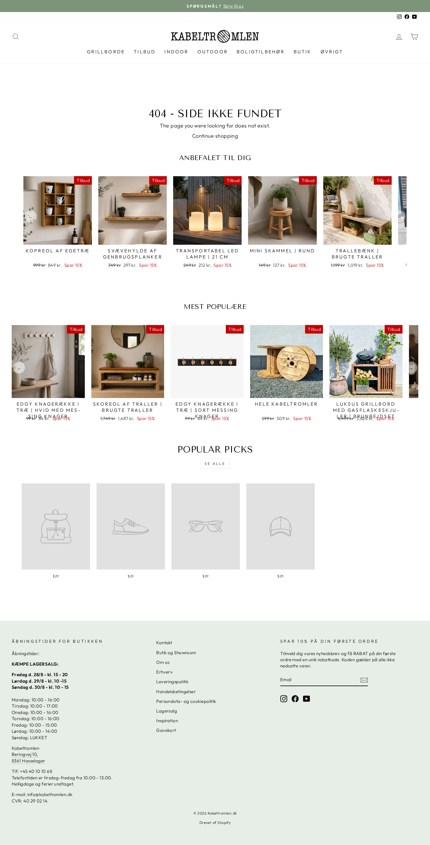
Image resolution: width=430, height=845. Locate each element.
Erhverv (164, 672)
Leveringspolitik (172, 681)
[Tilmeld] (364, 680)
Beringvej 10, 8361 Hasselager (28, 757)
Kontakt (164, 642)
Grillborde (106, 52)
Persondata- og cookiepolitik (186, 701)
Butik (303, 52)
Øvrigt (332, 52)
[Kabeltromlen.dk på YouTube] (306, 698)
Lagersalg (166, 711)
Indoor (176, 52)
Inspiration (167, 720)
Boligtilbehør (261, 52)
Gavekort (166, 730)
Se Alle (214, 463)
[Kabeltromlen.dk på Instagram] (283, 698)
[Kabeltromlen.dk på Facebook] (295, 698)
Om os (162, 662)
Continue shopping (215, 135)
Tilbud (145, 52)
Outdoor (212, 52)
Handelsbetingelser (176, 691)
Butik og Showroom (176, 652)
